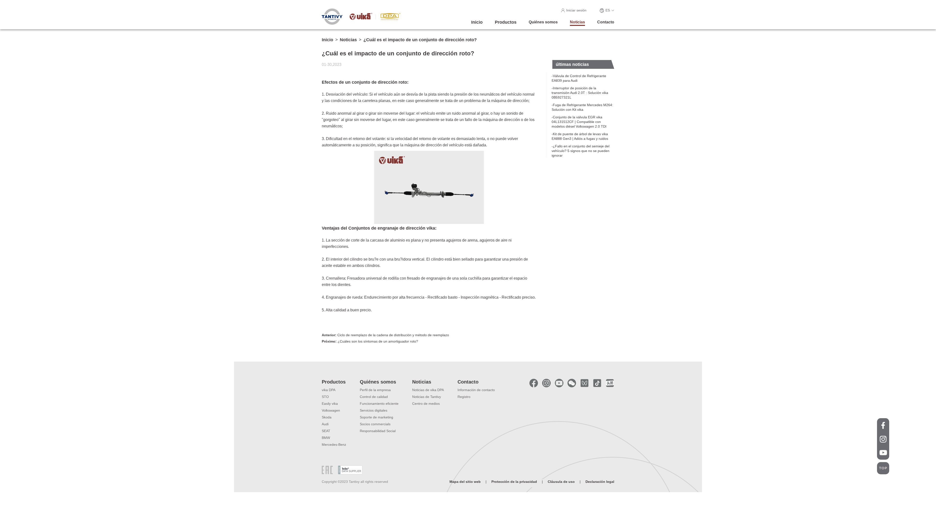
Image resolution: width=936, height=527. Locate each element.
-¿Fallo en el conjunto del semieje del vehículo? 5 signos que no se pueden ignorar (580, 150)
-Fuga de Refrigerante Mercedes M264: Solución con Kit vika (582, 107)
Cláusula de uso (561, 482)
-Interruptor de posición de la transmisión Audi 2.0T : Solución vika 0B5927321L (580, 92)
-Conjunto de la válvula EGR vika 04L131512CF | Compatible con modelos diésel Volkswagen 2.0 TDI (579, 121)
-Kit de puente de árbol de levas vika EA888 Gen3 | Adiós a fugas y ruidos (580, 136)
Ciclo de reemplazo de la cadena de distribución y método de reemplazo (385, 335)
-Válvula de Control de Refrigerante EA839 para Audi (579, 78)
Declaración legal (599, 482)
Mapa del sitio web (465, 482)
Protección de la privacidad (514, 482)
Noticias (348, 39)
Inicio (327, 39)
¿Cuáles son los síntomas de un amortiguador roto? (370, 341)
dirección (520, 101)
